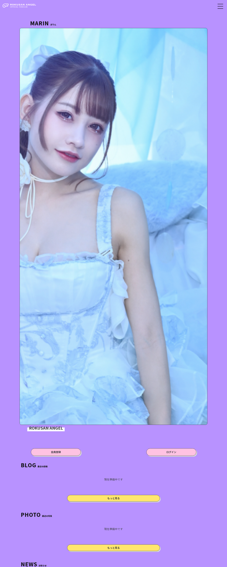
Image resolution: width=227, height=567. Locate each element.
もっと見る (113, 498)
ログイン (171, 452)
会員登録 (56, 452)
